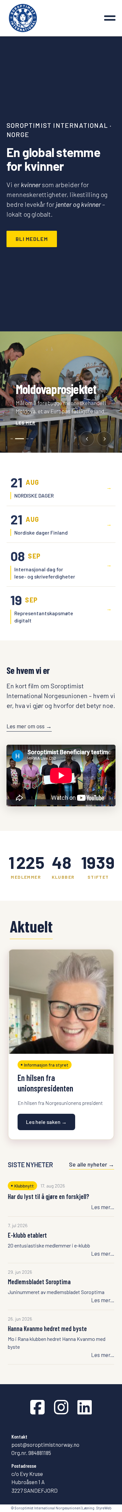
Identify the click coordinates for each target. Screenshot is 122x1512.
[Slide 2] (16, 438)
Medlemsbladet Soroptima (39, 1282)
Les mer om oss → (29, 726)
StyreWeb (104, 1508)
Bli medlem (32, 239)
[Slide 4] (32, 438)
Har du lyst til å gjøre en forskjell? (48, 1196)
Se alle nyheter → (91, 1164)
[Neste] (104, 438)
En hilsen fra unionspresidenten (45, 1082)
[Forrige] (87, 438)
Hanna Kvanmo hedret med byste (47, 1328)
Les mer (25, 422)
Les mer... (102, 1207)
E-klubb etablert (27, 1235)
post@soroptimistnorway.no (45, 1444)
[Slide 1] (11, 438)
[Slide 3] (24, 438)
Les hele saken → (46, 1122)
